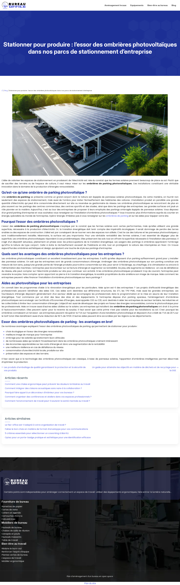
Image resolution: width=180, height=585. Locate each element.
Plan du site (90, 583)
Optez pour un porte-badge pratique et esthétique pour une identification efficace (48, 437)
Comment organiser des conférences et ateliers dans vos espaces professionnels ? (48, 396)
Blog (174, 5)
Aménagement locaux (115, 5)
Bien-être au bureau (157, 5)
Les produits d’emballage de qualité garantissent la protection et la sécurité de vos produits (45, 369)
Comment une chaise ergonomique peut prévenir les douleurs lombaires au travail (47, 384)
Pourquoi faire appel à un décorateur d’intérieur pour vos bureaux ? (39, 392)
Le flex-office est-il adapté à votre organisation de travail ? (35, 424)
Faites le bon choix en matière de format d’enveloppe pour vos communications (46, 429)
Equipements (136, 5)
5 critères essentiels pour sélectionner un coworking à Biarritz (37, 433)
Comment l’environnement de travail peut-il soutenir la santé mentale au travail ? (47, 400)
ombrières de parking (117, 215)
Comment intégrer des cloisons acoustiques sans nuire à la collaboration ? (43, 388)
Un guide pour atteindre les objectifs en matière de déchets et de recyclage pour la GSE (134, 369)
